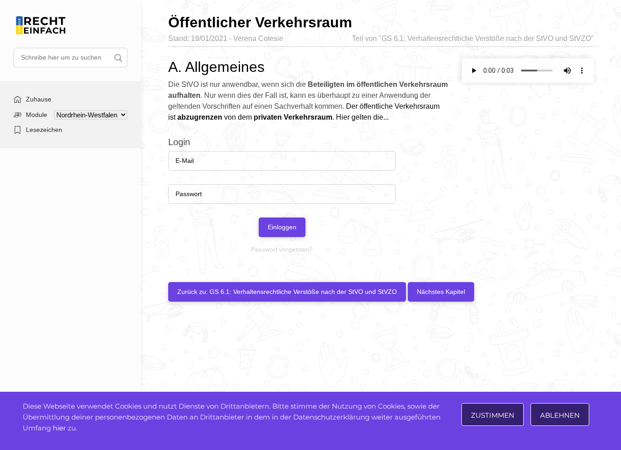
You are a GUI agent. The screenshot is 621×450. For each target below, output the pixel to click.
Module (36, 114)
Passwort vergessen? (282, 249)
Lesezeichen (44, 129)
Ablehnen (560, 415)
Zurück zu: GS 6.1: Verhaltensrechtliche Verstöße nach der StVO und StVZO (287, 291)
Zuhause (38, 99)
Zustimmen (492, 415)
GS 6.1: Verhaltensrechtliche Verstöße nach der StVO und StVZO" (487, 38)
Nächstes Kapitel (441, 291)
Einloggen (282, 227)
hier (59, 428)
